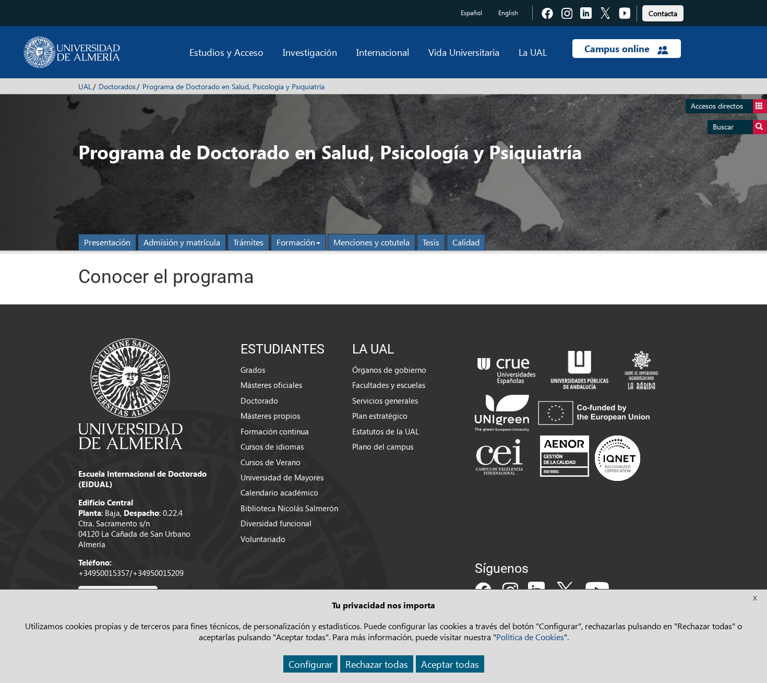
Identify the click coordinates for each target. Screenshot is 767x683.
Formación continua (275, 431)
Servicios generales (385, 400)
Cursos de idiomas (272, 446)
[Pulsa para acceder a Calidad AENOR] (590, 458)
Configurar (310, 663)
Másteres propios (270, 415)
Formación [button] (296, 242)
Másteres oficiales (271, 385)
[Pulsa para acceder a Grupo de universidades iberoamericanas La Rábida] (641, 368)
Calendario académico (279, 492)
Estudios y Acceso (226, 51)
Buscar (723, 127)
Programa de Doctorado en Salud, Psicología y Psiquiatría (233, 86)
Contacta (663, 13)
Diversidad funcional (276, 523)
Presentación (107, 242)
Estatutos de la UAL (385, 431)
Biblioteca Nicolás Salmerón (289, 508)
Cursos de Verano (271, 462)
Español (471, 13)
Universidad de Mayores (282, 477)
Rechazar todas (376, 663)
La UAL (533, 51)
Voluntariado (263, 539)
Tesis (431, 242)
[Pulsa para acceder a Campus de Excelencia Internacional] (501, 458)
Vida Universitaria (463, 51)
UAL (85, 86)
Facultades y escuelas (388, 385)
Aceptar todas (450, 663)
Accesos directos (717, 106)
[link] (663, 11)
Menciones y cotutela (371, 242)
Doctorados (117, 86)
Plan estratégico (380, 415)
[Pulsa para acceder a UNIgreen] (564, 412)
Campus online (618, 48)
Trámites (248, 242)
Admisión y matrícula (181, 242)
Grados (253, 369)
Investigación (310, 51)
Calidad (466, 242)
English (508, 13)
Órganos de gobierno (389, 369)
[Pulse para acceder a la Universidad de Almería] (130, 392)
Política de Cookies (530, 636)
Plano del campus (382, 446)
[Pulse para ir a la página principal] (72, 52)
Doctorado (259, 400)
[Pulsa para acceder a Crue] (506, 368)
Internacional (382, 51)
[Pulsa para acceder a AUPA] (579, 368)
